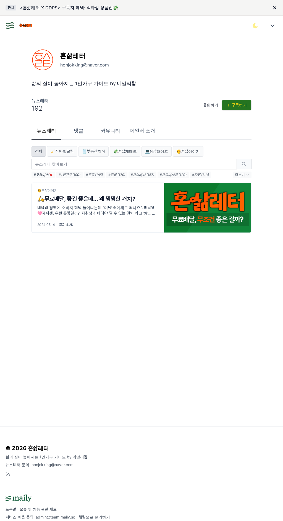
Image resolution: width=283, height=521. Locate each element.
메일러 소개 (142, 131)
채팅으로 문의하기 (94, 517)
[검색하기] (244, 164)
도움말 (11, 509)
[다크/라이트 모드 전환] (255, 25)
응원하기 (210, 105)
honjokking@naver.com (53, 464)
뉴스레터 (46, 131)
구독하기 (239, 105)
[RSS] (8, 474)
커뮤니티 (110, 131)
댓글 (78, 131)
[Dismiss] (274, 7)
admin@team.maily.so (55, 517)
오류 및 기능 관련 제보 (38, 509)
